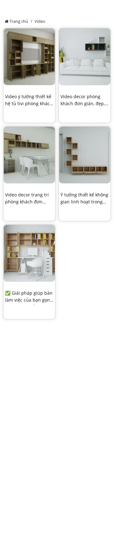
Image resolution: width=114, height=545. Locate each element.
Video (40, 21)
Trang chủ (18, 21)
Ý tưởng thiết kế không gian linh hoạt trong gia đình (84, 199)
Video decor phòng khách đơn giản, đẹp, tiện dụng (82, 101)
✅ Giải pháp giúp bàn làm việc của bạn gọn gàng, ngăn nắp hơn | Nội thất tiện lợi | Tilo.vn (29, 297)
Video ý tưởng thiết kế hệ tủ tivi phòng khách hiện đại (29, 101)
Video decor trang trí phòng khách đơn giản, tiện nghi (27, 199)
